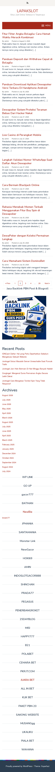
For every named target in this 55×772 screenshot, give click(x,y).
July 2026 (6, 399)
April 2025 (6, 435)
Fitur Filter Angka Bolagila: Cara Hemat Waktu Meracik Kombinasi (26, 35)
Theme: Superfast (41, 766)
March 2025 (7, 440)
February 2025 (8, 444)
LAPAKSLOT (27, 11)
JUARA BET (27, 680)
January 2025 (8, 448)
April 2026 (6, 413)
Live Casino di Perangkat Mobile (21, 135)
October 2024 (8, 457)
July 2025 (6, 426)
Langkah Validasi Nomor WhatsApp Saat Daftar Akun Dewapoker (27, 161)
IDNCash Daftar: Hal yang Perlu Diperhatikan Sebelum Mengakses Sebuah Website (25, 355)
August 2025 (7, 422)
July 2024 (6, 471)
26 (39, 283)
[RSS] (27, 3)
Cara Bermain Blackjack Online (20, 185)
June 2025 (6, 431)
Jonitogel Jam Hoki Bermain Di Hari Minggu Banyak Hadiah (27, 368)
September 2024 (9, 462)
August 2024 (7, 466)
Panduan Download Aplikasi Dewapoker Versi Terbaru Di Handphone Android (26, 86)
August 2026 (7, 395)
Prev (8, 283)
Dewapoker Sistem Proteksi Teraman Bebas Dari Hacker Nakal (24, 111)
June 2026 (6, 404)
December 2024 (9, 453)
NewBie (27, 512)
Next (46, 283)
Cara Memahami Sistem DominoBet (23, 261)
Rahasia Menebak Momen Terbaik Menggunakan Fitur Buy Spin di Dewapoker (22, 210)
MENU (48, 25)
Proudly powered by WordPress (19, 766)
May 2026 (6, 408)
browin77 (6, 517)
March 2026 (7, 417)
